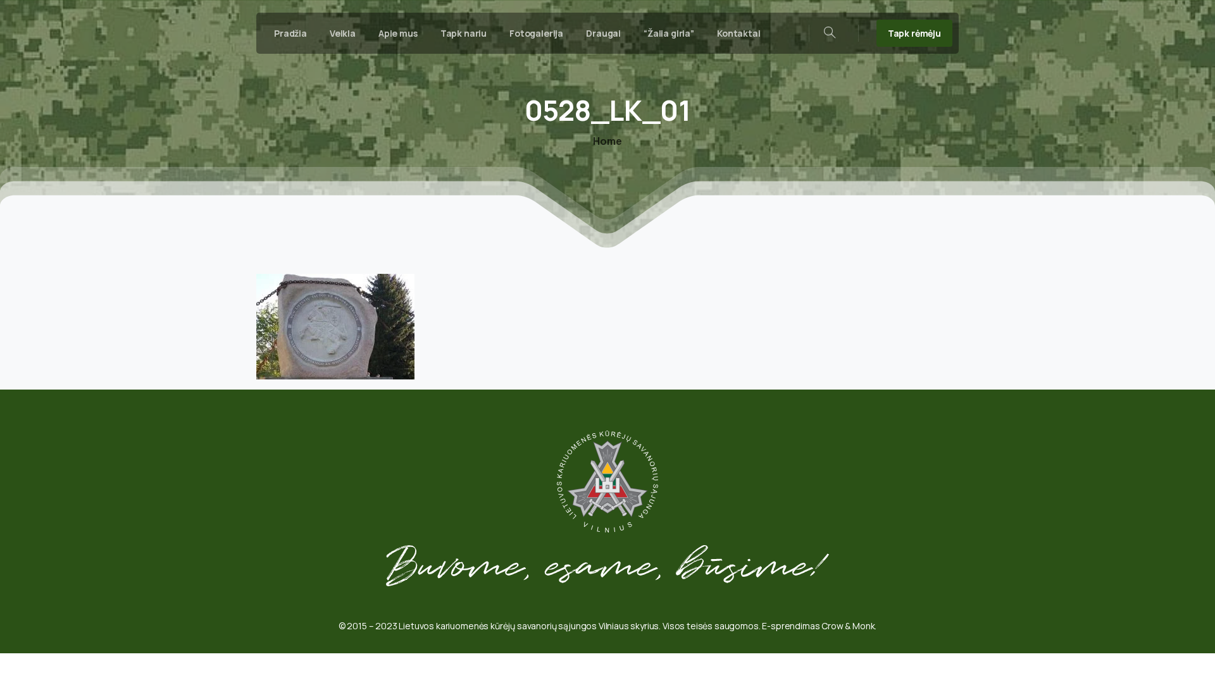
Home (607, 141)
